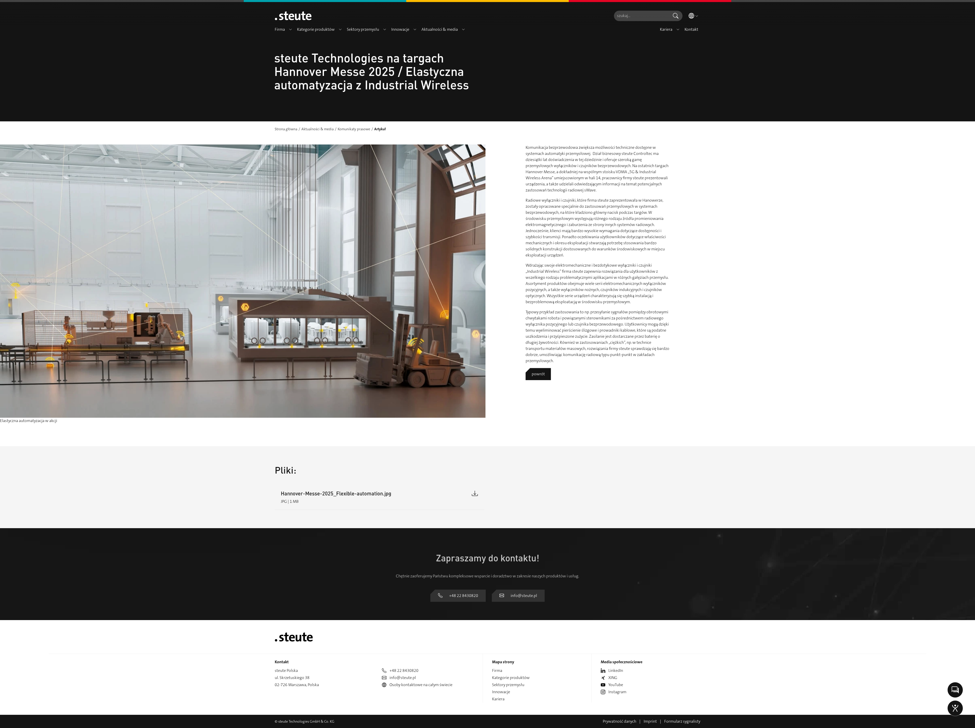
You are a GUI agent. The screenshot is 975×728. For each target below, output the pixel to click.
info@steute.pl (524, 595)
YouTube (615, 684)
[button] (290, 29)
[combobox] (641, 16)
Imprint (650, 721)
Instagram (617, 691)
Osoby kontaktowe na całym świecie (420, 684)
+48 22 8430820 (463, 595)
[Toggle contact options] (955, 690)
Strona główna (286, 129)
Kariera (498, 699)
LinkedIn (615, 670)
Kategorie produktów (511, 677)
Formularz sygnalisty (682, 721)
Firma (497, 670)
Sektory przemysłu (508, 684)
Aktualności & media (317, 129)
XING (612, 677)
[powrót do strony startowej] (293, 15)
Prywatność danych (619, 721)
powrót (538, 374)
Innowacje (501, 691)
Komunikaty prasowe (354, 129)
